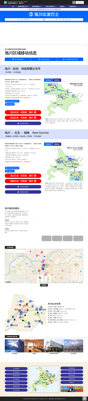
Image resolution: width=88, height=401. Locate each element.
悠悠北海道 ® (52, 398)
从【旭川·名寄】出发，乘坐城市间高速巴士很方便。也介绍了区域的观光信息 (44, 9)
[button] (1, 33)
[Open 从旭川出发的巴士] (55, 6)
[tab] (48, 80)
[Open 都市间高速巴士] (41, 6)
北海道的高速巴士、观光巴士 (16, 3)
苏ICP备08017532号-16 (60, 398)
